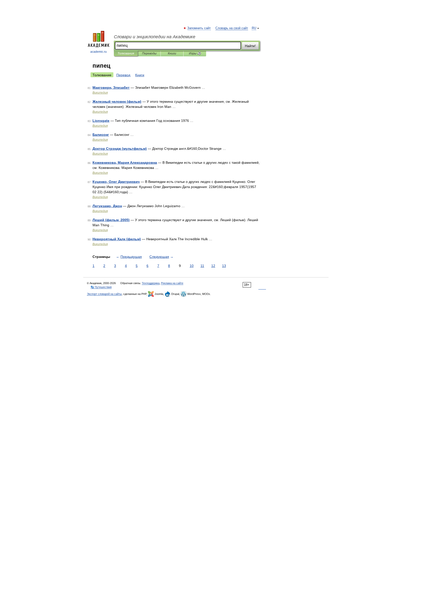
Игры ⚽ (195, 53)
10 (192, 266)
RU (254, 28)
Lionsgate (101, 121)
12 (213, 266)
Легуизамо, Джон (107, 206)
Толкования (126, 53)
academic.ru (98, 51)
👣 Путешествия (101, 287)
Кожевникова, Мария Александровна (125, 162)
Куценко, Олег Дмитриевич (116, 182)
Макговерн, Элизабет (111, 87)
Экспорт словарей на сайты (104, 293)
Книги (172, 53)
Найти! (250, 46)
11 (202, 266)
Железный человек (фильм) (117, 101)
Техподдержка (150, 283)
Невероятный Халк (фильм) (117, 239)
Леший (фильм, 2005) (111, 220)
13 (224, 266)
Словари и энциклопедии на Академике (154, 36)
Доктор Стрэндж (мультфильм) (120, 149)
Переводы (149, 53)
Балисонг (101, 135)
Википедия (100, 92)
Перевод (123, 75)
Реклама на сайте (172, 283)
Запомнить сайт (199, 28)
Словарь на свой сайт (231, 28)
